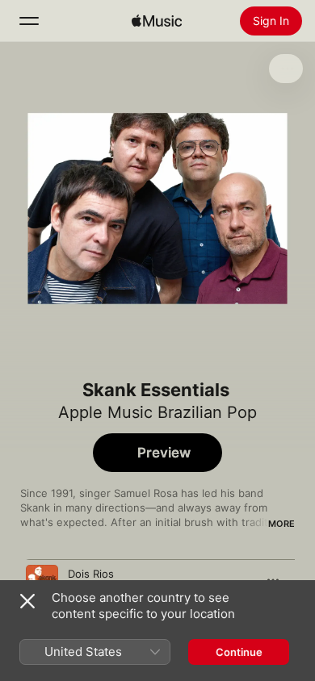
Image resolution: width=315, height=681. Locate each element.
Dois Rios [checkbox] (91, 573)
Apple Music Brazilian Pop (157, 412)
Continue (239, 651)
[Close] (27, 601)
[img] (157, 21)
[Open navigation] (29, 21)
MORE (281, 523)
